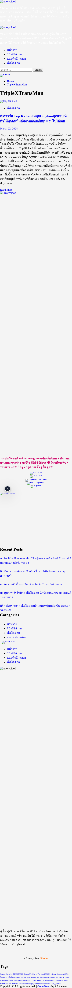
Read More (6, 189)
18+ (50, 974)
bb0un (36, 984)
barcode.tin (24, 984)
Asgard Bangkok (14, 980)
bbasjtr (41, 984)
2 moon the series (6, 974)
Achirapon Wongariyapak (22, 977)
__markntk (57, 984)
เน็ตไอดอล (13, 63)
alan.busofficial (52, 977)
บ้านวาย (12, 624)
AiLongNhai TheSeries (39, 977)
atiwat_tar (41, 980)
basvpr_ (31, 984)
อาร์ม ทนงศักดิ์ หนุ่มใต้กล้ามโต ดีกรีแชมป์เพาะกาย (31, 584)
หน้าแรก (12, 49)
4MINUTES (16, 974)
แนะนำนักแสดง (16, 58)
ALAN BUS (61, 977)
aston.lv (23, 980)
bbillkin (51, 984)
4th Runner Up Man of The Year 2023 (34, 974)
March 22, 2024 (9, 128)
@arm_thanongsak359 (59, 974)
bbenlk (46, 984)
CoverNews (44, 986)
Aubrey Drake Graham (52, 980)
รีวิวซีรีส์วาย (14, 54)
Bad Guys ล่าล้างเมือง (12, 984)
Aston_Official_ (31, 980)
